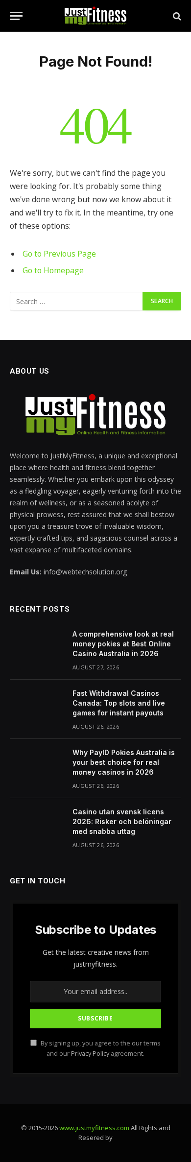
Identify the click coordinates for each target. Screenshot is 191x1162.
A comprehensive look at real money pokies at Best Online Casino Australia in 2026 (123, 644)
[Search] (176, 16)
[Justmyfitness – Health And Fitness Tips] (95, 16)
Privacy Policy (90, 1053)
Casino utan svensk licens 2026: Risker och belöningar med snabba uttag (121, 821)
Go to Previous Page (59, 253)
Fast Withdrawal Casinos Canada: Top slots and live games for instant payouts (118, 703)
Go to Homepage (53, 270)
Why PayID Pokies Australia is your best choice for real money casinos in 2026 (123, 762)
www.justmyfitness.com (94, 1127)
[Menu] (16, 16)
